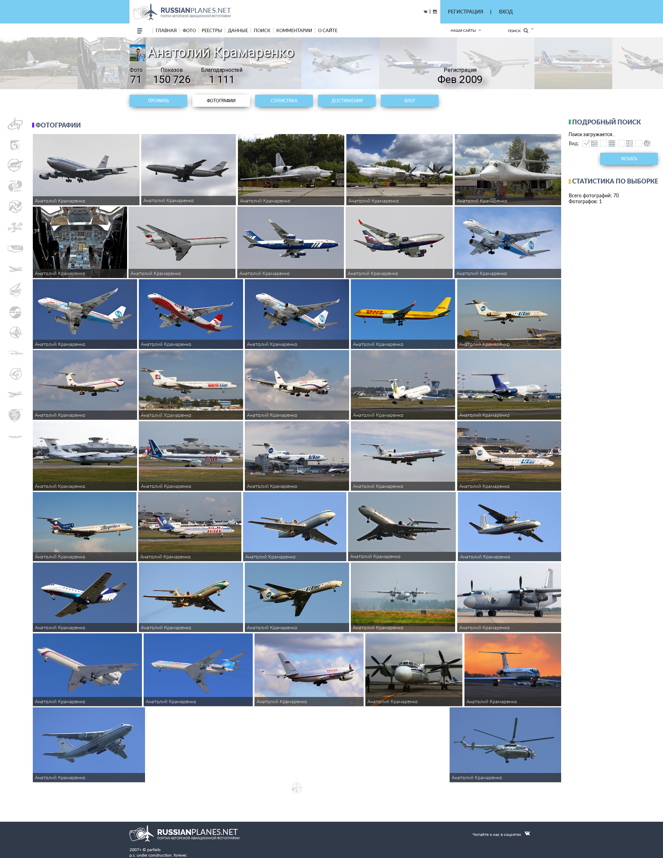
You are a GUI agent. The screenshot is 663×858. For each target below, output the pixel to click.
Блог (409, 100)
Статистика (284, 100)
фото (189, 30)
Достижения (347, 100)
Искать (629, 158)
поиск (262, 30)
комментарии (294, 30)
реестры (212, 30)
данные (238, 30)
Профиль (158, 100)
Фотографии (221, 100)
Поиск (515, 31)
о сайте (327, 30)
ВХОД (506, 12)
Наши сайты (463, 30)
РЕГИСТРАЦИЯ (465, 12)
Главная (166, 30)
